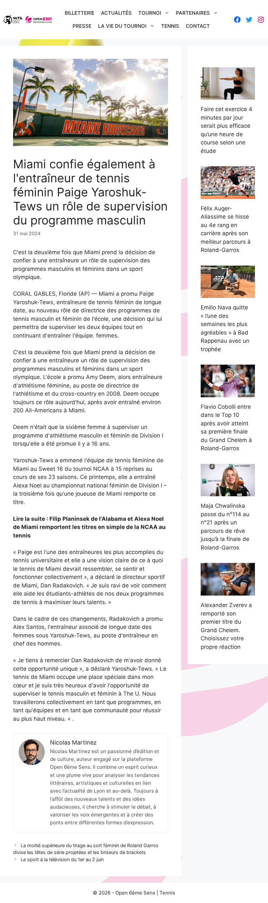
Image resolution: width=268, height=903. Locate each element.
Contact (198, 26)
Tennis (170, 26)
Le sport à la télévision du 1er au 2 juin (62, 859)
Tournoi (149, 13)
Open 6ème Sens (135, 893)
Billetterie (79, 13)
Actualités (116, 13)
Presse (82, 26)
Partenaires (193, 13)
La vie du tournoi (122, 26)
